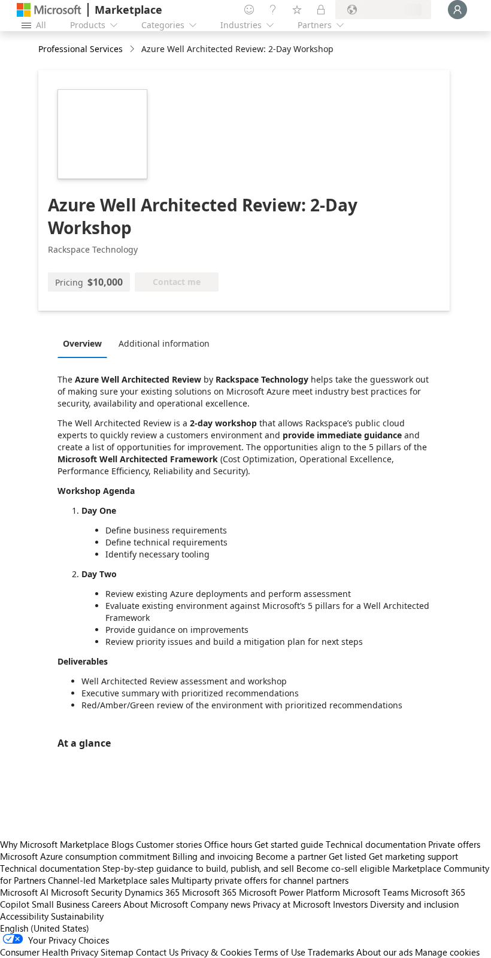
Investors (350, 904)
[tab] (85, 343)
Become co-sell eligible (343, 868)
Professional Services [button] (80, 48)
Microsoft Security (86, 892)
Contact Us (157, 952)
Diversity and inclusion (414, 904)
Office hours (228, 844)
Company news (220, 904)
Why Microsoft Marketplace (54, 844)
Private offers (454, 844)
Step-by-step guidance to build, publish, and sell (198, 868)
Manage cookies (447, 952)
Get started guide (288, 844)
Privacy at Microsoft (292, 904)
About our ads (384, 952)
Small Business (60, 904)
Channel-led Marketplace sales (108, 880)
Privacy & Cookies (216, 952)
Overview (82, 343)
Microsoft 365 (209, 892)
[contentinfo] (133, 49)
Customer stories (169, 844)
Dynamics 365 (152, 892)
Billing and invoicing (212, 856)
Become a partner (291, 856)
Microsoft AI (24, 892)
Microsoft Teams (375, 892)
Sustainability (77, 916)
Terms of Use (279, 952)
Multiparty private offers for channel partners (259, 880)
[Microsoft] (49, 10)
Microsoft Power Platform (289, 892)
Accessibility (24, 916)
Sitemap (117, 952)
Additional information (164, 343)
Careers (106, 904)
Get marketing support (413, 856)
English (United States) (44, 928)
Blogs (122, 844)
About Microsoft (155, 904)
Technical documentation (376, 844)
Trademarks (331, 952)
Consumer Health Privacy (49, 952)
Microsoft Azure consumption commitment (86, 856)
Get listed (347, 856)
